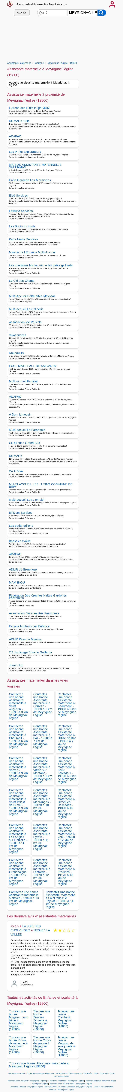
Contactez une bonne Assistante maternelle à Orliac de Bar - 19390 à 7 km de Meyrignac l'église (67, 738)
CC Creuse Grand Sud (24, 443)
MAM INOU (17, 582)
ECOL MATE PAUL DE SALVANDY (33, 366)
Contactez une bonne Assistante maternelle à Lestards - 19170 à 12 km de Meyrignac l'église (41, 872)
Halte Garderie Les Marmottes (30, 180)
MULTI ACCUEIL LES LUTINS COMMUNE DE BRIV (40, 485)
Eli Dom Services (20, 512)
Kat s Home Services (23, 239)
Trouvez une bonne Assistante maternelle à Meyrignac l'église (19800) (39, 1065)
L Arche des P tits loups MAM (29, 108)
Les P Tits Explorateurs (25, 152)
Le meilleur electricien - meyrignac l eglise (65, 1081)
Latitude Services (21, 211)
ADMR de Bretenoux (23, 569)
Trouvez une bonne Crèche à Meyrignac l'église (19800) (66, 1019)
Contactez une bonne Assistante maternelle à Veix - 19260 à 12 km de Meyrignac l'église (66, 835)
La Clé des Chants (21, 281)
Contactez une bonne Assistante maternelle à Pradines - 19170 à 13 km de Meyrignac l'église (66, 872)
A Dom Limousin (20, 414)
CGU (96, 1073)
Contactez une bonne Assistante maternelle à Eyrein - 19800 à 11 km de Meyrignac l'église (41, 837)
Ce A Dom (16, 471)
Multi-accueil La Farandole (27, 430)
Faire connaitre (75, 1073)
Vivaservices (17, 335)
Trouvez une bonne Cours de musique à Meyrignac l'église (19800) (18, 1045)
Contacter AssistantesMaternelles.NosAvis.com (47, 1073)
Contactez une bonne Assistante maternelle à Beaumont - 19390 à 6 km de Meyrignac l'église (67, 704)
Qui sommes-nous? (16, 1073)
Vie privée (87, 1073)
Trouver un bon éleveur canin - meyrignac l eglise (70, 1084)
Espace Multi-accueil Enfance (29, 626)
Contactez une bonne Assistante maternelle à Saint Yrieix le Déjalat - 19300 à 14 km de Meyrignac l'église (60, 899)
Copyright (104, 1073)
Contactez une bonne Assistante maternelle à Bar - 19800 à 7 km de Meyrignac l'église (42, 736)
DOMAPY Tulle (19, 121)
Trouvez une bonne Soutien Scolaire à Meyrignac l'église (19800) (41, 1020)
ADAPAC (15, 136)
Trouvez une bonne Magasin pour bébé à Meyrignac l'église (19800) (18, 1020)
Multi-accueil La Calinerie (26, 309)
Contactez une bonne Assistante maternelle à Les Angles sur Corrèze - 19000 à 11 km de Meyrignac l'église (18, 838)
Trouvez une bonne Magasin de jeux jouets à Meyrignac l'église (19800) (66, 1046)
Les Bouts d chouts (22, 226)
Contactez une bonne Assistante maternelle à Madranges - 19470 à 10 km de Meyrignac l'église (42, 802)
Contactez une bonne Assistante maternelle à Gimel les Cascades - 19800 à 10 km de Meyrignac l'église (66, 803)
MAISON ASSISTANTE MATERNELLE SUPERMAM (35, 166)
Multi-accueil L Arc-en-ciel (26, 499)
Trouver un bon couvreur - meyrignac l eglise (26, 1081)
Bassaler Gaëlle (20, 541)
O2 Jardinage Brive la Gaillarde (30, 652)
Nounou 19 (16, 353)
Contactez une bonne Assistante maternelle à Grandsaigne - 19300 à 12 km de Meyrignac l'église (18, 872)
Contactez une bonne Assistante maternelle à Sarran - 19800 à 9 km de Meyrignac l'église (18, 768)
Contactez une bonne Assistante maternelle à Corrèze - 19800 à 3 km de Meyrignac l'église (42, 704)
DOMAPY (15, 456)
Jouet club (16, 665)
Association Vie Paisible (25, 322)
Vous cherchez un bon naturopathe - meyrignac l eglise (68, 1087)
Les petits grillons (21, 525)
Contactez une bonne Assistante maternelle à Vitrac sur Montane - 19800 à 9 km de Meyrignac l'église (42, 770)
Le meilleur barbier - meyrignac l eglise (26, 1087)
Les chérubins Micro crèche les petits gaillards (41, 265)
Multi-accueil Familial (23, 381)
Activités (22, 12)
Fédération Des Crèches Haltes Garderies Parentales (38, 596)
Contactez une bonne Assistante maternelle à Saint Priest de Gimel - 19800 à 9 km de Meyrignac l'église (18, 802)
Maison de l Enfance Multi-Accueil (32, 252)
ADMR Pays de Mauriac (25, 639)
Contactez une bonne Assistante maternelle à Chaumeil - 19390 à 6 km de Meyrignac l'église (18, 736)
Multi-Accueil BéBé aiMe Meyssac (32, 296)
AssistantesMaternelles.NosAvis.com (41, 4)
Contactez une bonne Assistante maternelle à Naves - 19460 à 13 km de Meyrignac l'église (24, 898)
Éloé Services (18, 195)
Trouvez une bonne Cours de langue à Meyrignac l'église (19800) (42, 1045)
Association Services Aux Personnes (34, 613)
